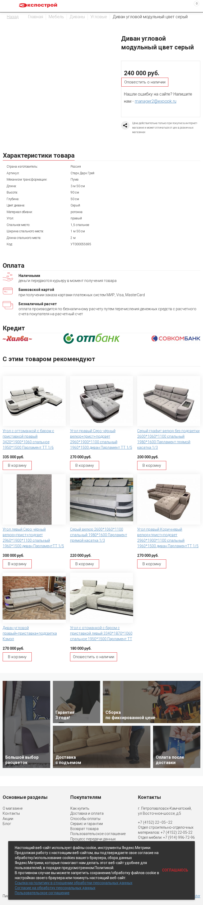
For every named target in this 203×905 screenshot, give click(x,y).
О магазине (12, 808)
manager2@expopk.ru (155, 101)
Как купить (79, 808)
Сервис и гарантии (86, 824)
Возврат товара (84, 829)
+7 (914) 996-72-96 (179, 837)
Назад (13, 16)
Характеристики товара (39, 155)
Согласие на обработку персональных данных (55, 888)
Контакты (11, 813)
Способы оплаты (85, 819)
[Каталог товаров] (8, 6)
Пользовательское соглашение (98, 834)
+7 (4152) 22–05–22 (155, 822)
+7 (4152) (169, 832)
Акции (8, 819)
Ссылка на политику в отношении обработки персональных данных (73, 883)
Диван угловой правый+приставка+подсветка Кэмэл (30, 633)
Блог (7, 824)
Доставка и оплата (87, 813)
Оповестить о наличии (144, 82)
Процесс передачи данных (93, 839)
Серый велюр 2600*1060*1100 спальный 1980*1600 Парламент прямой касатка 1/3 (98, 535)
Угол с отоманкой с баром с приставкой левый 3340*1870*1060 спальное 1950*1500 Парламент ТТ (101, 633)
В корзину (17, 465)
